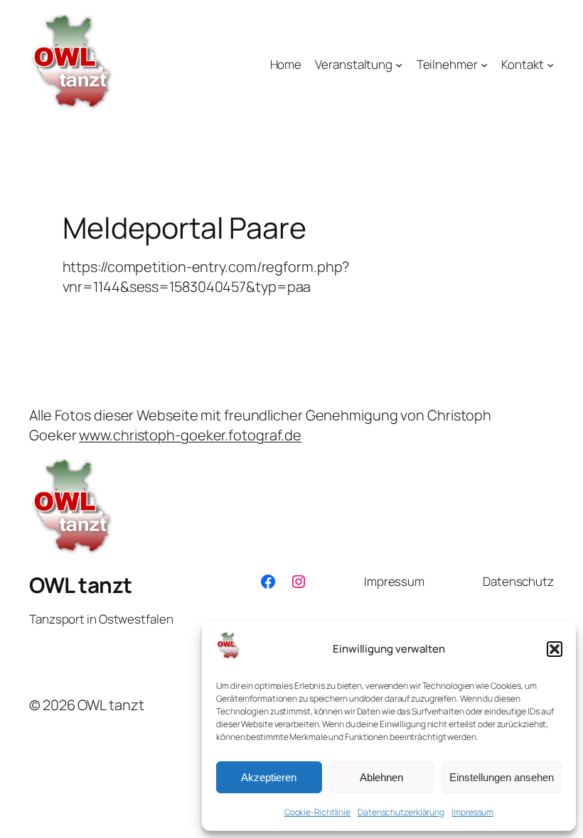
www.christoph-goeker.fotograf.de (190, 435)
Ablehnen (381, 777)
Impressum (472, 812)
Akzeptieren (268, 777)
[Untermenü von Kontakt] (550, 64)
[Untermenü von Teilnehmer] (484, 64)
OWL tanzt (80, 584)
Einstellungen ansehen (501, 777)
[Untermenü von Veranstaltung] (398, 64)
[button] (554, 649)
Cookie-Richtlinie (317, 812)
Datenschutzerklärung (401, 812)
